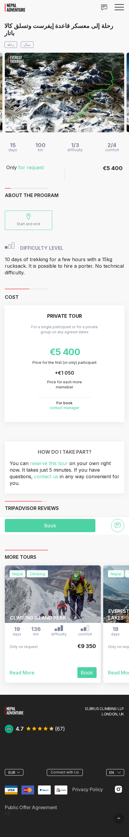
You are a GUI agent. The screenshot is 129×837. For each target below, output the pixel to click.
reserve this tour (49, 463)
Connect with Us (65, 772)
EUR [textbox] (11, 772)
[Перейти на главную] (14, 710)
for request (31, 167)
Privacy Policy (87, 789)
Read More (22, 673)
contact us (46, 476)
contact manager (65, 407)
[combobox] (14, 772)
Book (50, 526)
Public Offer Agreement (31, 807)
